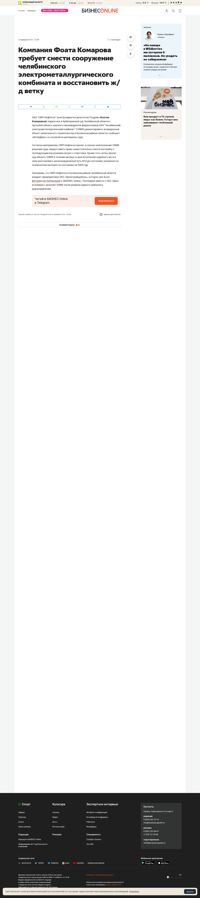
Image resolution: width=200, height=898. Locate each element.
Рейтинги (90, 822)
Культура (58, 804)
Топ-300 (89, 844)
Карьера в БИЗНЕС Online (29, 839)
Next (178, 75)
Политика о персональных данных (99, 875)
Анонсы (55, 812)
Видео (55, 817)
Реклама (56, 834)
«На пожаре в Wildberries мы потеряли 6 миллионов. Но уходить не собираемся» (160, 52)
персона (147, 27)
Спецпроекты (93, 834)
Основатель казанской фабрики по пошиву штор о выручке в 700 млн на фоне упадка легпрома (160, 67)
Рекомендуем (150, 112)
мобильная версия (96, 863)
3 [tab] (162, 75)
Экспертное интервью (102, 804)
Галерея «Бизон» (93, 839)
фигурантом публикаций (46, 180)
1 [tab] (159, 75)
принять (190, 891)
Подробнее (134, 891)
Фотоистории (58, 827)
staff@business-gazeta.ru (155, 843)
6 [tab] (163, 136)
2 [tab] (158, 136)
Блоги (21, 822)
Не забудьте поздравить (97, 817)
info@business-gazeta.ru (154, 823)
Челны (138, 3)
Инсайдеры (91, 827)
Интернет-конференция (96, 812)
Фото (54, 822)
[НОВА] (54, 11)
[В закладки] (130, 45)
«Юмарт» (161, 37)
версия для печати (111, 214)
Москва (154, 3)
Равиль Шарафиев (165, 34)
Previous (144, 75)
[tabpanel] (161, 50)
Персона (22, 817)
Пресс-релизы (24, 827)
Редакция (23, 834)
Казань (21, 11)
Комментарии (69, 225)
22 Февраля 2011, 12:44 (28, 40)
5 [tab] (162, 136)
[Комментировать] (130, 37)
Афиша (21, 812)
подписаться (106, 200)
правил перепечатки (113, 885)
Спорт (25, 804)
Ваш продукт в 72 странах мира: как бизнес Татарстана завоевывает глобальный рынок (161, 121)
